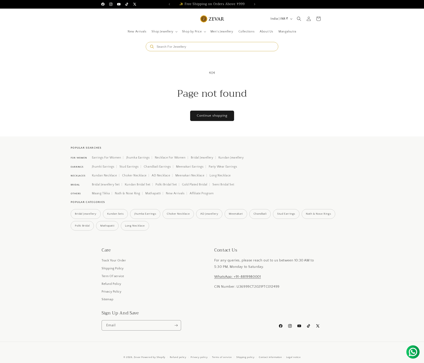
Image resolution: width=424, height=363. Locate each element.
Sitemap (107, 299)
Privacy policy (199, 357)
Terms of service (222, 357)
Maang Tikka (101, 193)
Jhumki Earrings (103, 166)
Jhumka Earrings (138, 157)
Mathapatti (153, 193)
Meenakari (236, 213)
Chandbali (260, 213)
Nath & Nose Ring (127, 193)
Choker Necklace (134, 175)
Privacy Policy (111, 291)
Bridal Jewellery (202, 157)
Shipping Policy (113, 268)
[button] (164, 31)
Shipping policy (245, 357)
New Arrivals (175, 193)
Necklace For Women (170, 157)
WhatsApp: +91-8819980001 (237, 277)
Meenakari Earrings (190, 166)
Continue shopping (212, 115)
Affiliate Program (202, 193)
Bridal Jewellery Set (106, 184)
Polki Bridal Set (166, 184)
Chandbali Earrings (157, 166)
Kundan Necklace (104, 175)
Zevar (137, 357)
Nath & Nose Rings (318, 213)
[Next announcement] (254, 4)
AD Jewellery (209, 213)
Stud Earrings (129, 166)
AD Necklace (161, 175)
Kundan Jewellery (231, 157)
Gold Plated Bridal (194, 184)
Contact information (270, 357)
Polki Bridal (82, 225)
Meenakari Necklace (189, 175)
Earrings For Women (106, 157)
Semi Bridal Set (223, 184)
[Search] (152, 47)
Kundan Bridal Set (137, 184)
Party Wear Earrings (223, 166)
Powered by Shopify (153, 357)
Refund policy (178, 357)
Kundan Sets (115, 213)
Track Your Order (114, 260)
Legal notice (293, 357)
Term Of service (113, 276)
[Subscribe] (176, 325)
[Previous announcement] (169, 4)
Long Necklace (220, 175)
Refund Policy (111, 284)
